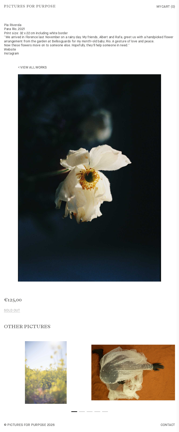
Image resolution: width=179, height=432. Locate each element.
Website (10, 49)
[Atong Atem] (133, 372)
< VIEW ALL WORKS (32, 67)
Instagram (11, 53)
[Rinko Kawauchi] (46, 372)
